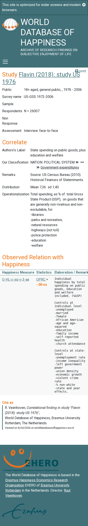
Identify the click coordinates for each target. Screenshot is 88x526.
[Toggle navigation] (5, 62)
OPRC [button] (41, 279)
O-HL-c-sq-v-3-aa (15, 279)
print (82, 71)
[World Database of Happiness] (10, 35)
